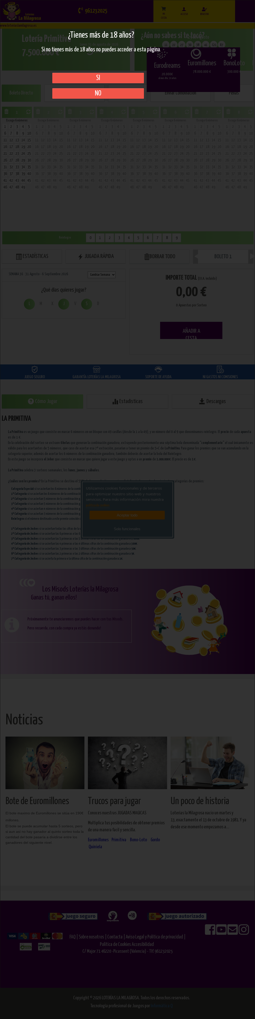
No (98, 93)
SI (98, 78)
